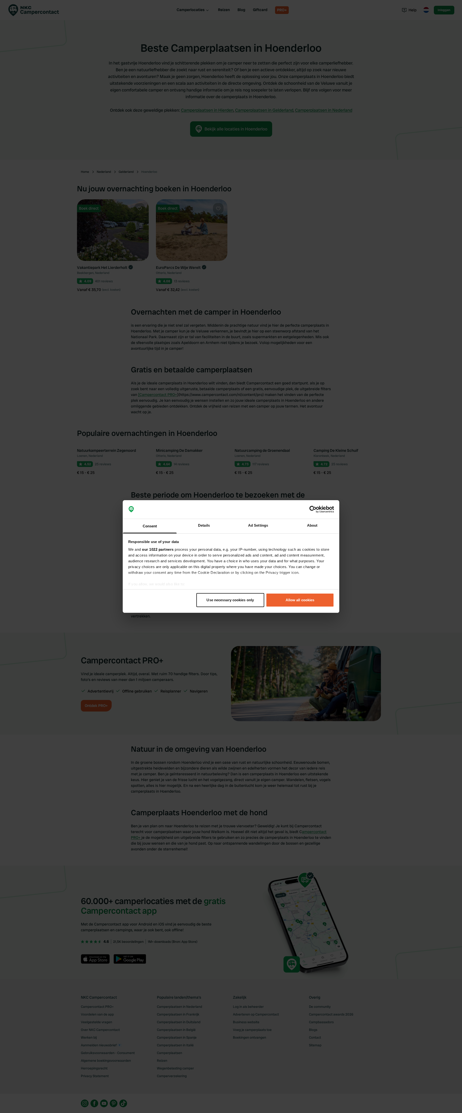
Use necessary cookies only (230, 600)
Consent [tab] (150, 526)
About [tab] (312, 525)
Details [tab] (204, 525)
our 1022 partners (158, 549)
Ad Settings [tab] (258, 525)
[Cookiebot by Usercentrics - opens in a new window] (313, 509)
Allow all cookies (300, 600)
